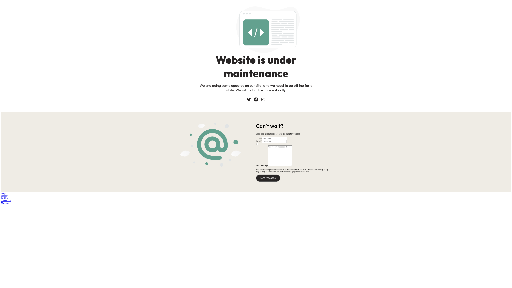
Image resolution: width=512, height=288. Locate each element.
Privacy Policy (323, 170)
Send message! (268, 178)
